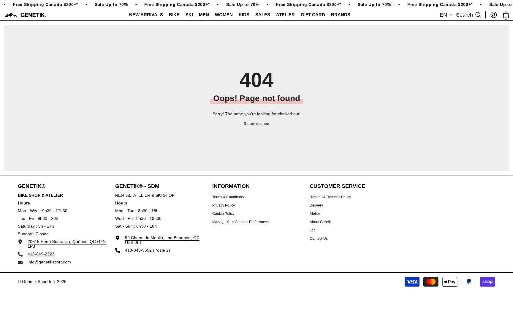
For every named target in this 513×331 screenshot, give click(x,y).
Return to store (256, 124)
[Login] (494, 14)
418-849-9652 (138, 250)
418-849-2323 (41, 254)
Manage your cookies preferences (240, 222)
